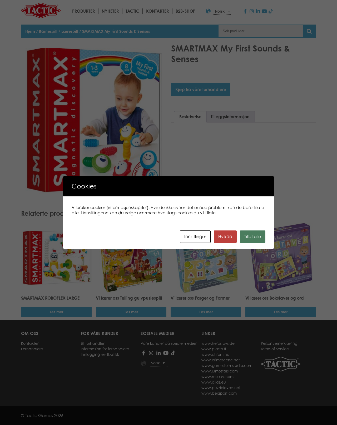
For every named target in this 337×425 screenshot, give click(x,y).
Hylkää (225, 236)
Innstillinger (195, 236)
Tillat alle (252, 236)
